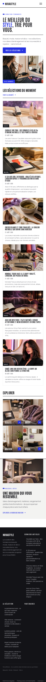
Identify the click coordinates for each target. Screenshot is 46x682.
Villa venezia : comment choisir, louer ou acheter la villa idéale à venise (12, 623)
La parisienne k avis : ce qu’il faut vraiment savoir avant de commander (12, 611)
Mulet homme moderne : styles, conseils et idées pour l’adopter (12, 644)
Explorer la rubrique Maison (13, 513)
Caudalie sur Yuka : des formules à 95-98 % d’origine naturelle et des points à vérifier (34, 542)
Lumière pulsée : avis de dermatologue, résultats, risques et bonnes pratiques (13, 634)
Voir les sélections (13, 50)
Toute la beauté (8, 95)
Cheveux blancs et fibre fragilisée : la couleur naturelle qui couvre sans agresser (34, 569)
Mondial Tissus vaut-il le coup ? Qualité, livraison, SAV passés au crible (34, 580)
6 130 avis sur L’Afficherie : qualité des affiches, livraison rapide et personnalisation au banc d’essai (34, 555)
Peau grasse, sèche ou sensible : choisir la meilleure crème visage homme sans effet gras (12, 655)
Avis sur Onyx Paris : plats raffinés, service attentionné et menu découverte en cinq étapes (34, 592)
